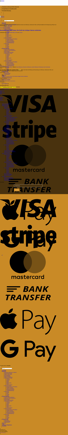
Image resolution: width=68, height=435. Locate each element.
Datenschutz (2, 92)
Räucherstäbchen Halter (8, 178)
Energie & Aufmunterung (11, 120)
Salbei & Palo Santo (8, 26)
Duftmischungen (7, 73)
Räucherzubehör (7, 28)
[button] (6, 79)
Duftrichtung (6, 167)
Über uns (4, 75)
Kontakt (1, 97)
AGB (1, 91)
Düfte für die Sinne (7, 116)
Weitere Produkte (7, 175)
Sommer (8, 110)
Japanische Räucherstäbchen (10, 151)
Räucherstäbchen (5, 396)
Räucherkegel (7, 152)
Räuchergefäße (7, 27)
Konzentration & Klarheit (11, 119)
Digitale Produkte (5, 104)
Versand (1, 98)
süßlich (7, 126)
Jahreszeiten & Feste (8, 108)
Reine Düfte (6, 72)
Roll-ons (5, 107)
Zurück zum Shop (5, 88)
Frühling (8, 31)
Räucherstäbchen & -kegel (7, 130)
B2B (1, 93)
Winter (7, 112)
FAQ (1, 99)
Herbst (7, 111)
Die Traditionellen (7, 173)
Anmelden (17, 189)
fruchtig (7, 124)
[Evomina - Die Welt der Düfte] (2, 1)
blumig (7, 67)
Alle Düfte (4, 370)
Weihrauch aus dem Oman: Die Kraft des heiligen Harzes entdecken (20, 30)
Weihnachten (8, 113)
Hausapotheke (7, 74)
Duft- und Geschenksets (6, 103)
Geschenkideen (9, 115)
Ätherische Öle (5, 71)
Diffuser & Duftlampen (8, 29)
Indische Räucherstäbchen (9, 150)
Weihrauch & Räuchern (6, 153)
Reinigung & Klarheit (10, 64)
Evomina (20, 32)
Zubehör (3, 176)
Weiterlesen (3, 66)
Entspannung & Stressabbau (11, 117)
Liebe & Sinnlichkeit (10, 63)
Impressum (2, 90)
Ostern (7, 114)
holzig (7, 125)
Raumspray (6, 106)
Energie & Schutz (9, 141)
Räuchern (4, 23)
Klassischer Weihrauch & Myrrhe (10, 372)
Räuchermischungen (8, 25)
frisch (7, 68)
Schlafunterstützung (10, 65)
